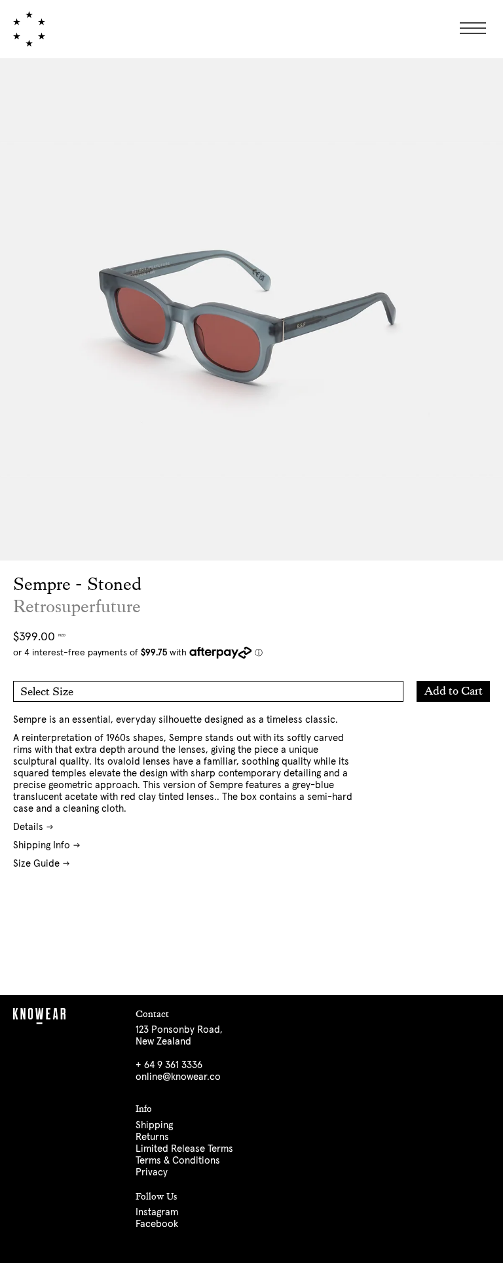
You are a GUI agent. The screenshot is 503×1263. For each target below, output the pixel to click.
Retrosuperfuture (77, 606)
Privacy (152, 1172)
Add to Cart (453, 690)
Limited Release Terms (184, 1149)
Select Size (46, 692)
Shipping (154, 1125)
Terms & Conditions (178, 1161)
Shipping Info (41, 845)
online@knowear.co (178, 1077)
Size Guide (36, 864)
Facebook (157, 1224)
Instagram (157, 1212)
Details (28, 827)
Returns (152, 1137)
